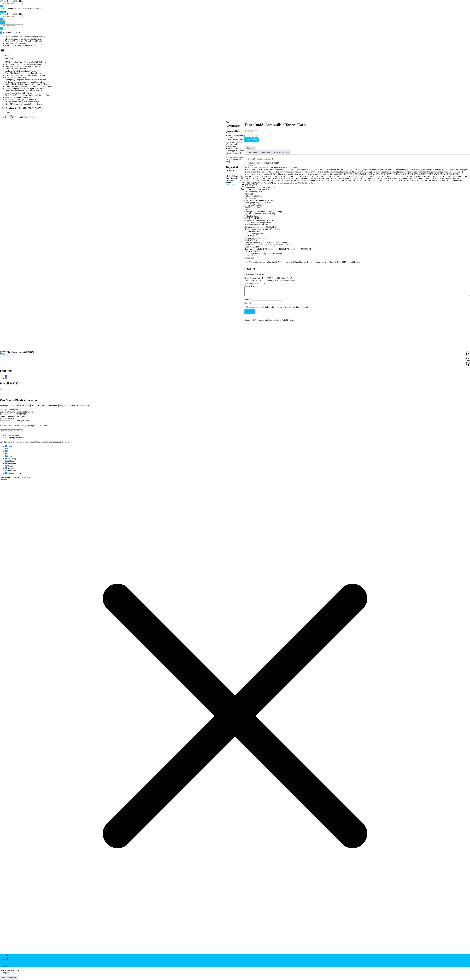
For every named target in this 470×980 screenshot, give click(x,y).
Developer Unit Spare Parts (15, 43)
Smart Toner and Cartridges (17, 426)
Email (247, 303)
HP (256, 170)
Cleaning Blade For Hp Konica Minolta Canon (23, 39)
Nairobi (281, 262)
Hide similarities (13, 435)
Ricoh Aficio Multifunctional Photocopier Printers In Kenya (28, 95)
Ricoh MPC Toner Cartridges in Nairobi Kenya (23, 104)
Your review (249, 286)
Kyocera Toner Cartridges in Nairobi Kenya (22, 102)
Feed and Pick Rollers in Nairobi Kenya (20, 45)
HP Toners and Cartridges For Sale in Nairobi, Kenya (25, 82)
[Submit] (1, 6)
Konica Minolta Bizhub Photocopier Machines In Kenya (27, 84)
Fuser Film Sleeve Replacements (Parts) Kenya (23, 73)
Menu (7, 56)
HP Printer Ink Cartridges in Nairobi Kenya (21, 100)
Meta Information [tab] (281, 152)
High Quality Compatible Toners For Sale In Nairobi (25, 80)
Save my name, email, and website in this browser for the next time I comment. (277, 307)
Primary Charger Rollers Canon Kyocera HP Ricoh (25, 88)
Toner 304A (341, 262)
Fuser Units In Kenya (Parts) (16, 77)
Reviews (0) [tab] (265, 152)
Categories (9, 58)
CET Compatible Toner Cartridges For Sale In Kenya (25, 37)
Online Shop (271, 262)
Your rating (249, 284)
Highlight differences (15, 438)
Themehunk (43, 426)
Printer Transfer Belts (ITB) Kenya (18, 93)
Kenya (287, 262)
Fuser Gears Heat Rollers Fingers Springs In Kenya (25, 75)
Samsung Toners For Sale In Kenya (18, 97)
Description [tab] (252, 152)
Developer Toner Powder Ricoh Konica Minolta (23, 41)
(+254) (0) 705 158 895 (35, 8)
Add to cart (251, 140)
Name (247, 299)
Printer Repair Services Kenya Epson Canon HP (23, 91)
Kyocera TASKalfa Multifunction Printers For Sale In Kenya (28, 86)
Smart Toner (249, 262)
